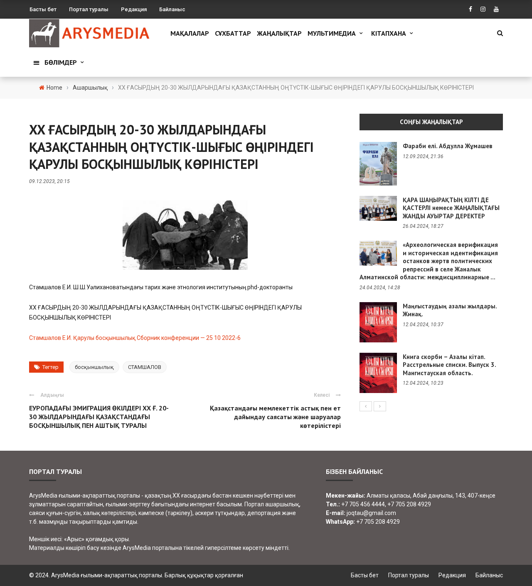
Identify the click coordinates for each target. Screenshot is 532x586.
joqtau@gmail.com (371, 513)
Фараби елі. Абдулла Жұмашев (448, 146)
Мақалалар (189, 33)
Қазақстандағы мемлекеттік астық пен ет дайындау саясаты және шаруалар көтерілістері (275, 417)
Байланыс (172, 9)
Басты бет (43, 9)
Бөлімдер (60, 62)
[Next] (380, 406)
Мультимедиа (332, 33)
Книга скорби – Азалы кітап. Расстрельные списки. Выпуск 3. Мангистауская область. (449, 365)
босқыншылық (94, 367)
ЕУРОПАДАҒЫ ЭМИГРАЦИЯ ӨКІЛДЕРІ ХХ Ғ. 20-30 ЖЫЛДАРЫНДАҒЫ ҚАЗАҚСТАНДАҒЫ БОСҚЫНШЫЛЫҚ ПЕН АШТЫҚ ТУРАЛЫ (99, 417)
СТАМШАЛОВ (144, 367)
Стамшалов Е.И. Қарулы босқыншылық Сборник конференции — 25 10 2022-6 (135, 338)
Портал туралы (88, 9)
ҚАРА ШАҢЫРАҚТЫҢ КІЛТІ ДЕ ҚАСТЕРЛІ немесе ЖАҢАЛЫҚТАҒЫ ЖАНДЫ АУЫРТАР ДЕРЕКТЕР (451, 208)
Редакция (134, 9)
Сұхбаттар (233, 33)
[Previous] (366, 406)
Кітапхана (388, 33)
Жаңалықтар (279, 33)
